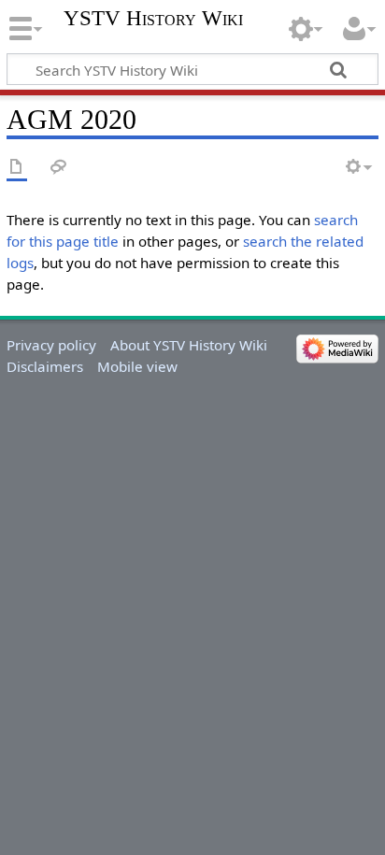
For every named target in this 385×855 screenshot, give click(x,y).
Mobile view (137, 366)
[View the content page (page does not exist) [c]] (17, 167)
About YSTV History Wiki (188, 344)
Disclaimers (45, 366)
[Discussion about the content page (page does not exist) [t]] (59, 167)
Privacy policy (51, 344)
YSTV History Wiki (153, 18)
